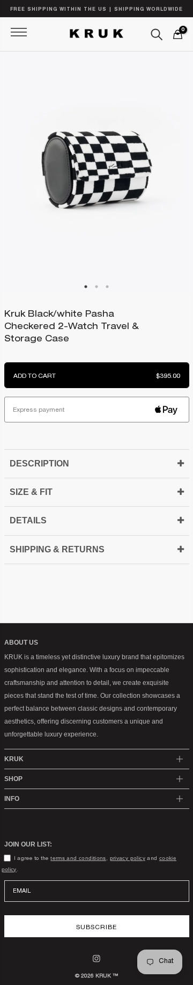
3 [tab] (107, 302)
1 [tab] (86, 302)
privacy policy (127, 858)
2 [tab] (97, 302)
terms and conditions (78, 858)
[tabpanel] (96, 172)
